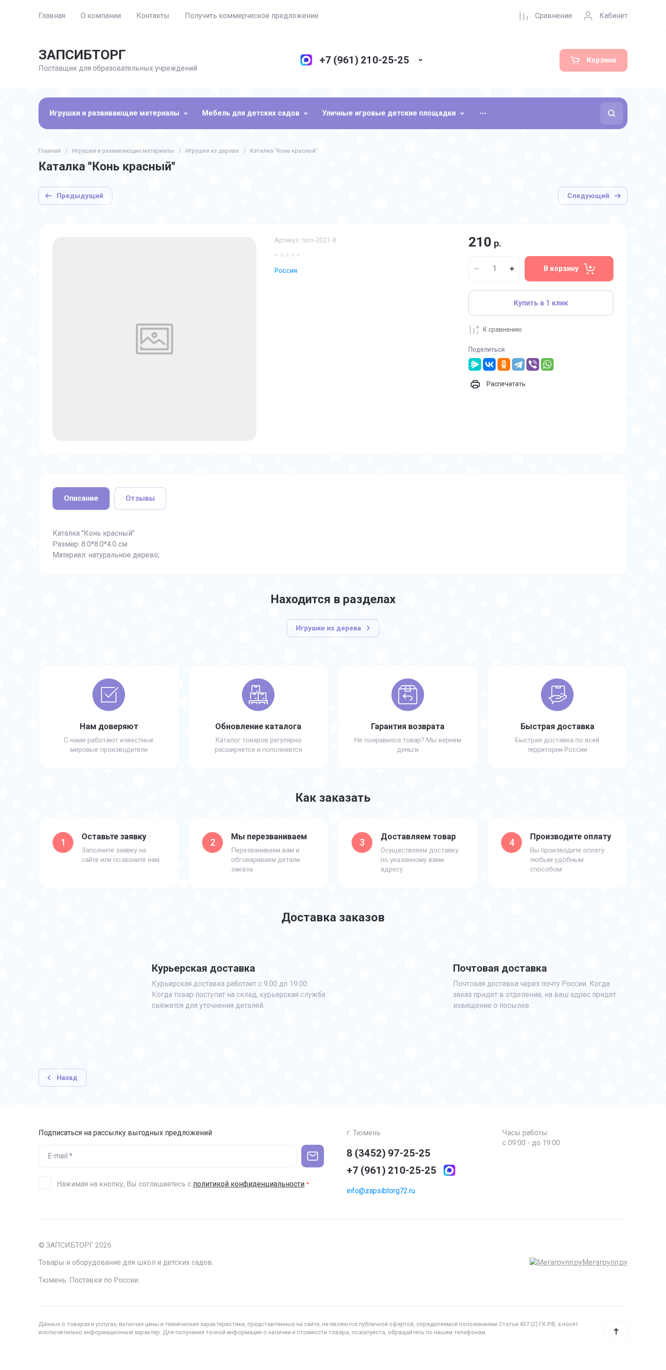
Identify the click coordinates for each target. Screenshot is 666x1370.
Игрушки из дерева (212, 150)
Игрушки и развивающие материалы (114, 113)
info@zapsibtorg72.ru (381, 1190)
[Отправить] (312, 1156)
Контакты (152, 15)
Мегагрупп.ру (604, 1262)
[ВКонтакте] (489, 364)
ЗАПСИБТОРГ (82, 55)
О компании (101, 15)
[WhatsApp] (547, 364)
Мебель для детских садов (250, 113)
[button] (611, 113)
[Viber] (532, 364)
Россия (286, 270)
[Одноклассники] (503, 364)
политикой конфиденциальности (248, 1184)
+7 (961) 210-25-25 (364, 60)
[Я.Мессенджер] (474, 364)
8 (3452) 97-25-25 (388, 1153)
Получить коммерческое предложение (252, 15)
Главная (52, 15)
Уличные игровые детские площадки (389, 113)
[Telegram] (518, 364)
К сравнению (502, 329)
